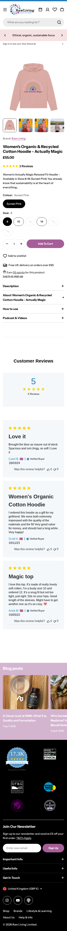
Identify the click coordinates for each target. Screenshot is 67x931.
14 (41, 221)
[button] (5, 35)
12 (32, 223)
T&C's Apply (23, 838)
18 (10, 233)
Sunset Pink (14, 203)
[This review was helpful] (48, 469)
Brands (18, 911)
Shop (6, 911)
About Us (8, 917)
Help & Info (26, 917)
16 (55, 223)
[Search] (59, 22)
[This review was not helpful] (54, 469)
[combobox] (33, 22)
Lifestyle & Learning (39, 911)
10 (18, 221)
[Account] (47, 9)
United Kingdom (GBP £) (23, 888)
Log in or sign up (13, 276)
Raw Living (19, 138)
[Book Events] (40, 9)
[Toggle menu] (5, 9)
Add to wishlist (17, 255)
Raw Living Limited (24, 924)
